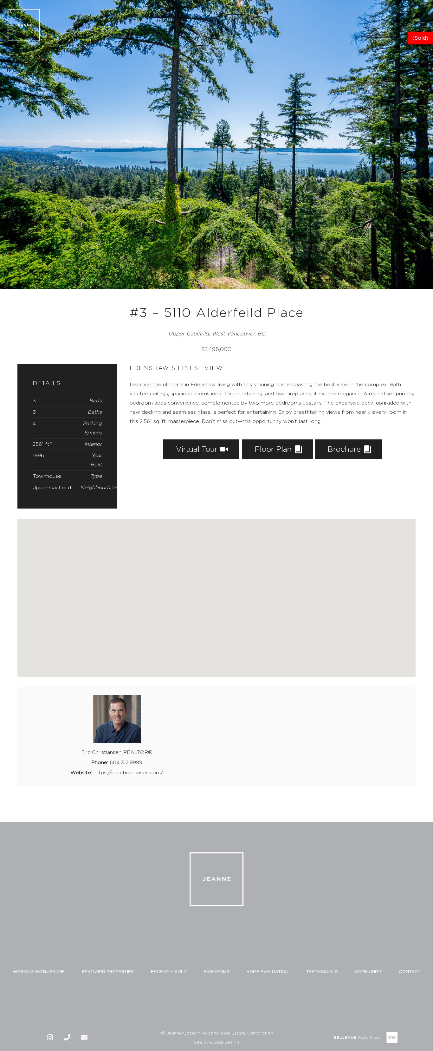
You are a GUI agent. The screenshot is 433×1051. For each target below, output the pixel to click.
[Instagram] (50, 1037)
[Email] (84, 1037)
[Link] (24, 25)
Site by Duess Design (216, 1042)
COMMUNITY (368, 971)
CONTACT (409, 971)
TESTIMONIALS (322, 971)
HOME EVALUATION (267, 971)
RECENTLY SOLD (169, 971)
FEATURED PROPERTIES (108, 971)
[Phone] (67, 1037)
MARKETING (216, 971)
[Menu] (422, 25)
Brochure (345, 449)
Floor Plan (274, 449)
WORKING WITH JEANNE (39, 971)
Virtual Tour (198, 449)
